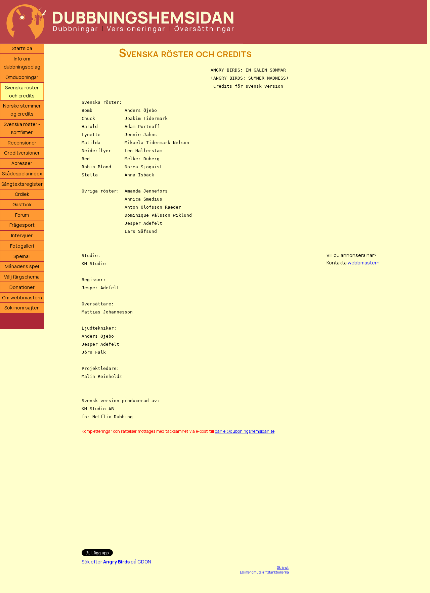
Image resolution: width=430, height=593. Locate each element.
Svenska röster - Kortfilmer (22, 128)
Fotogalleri (22, 246)
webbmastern (364, 262)
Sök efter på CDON (116, 561)
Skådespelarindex (22, 173)
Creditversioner (22, 153)
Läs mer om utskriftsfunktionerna (264, 572)
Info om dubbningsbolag (22, 62)
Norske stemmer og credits (22, 109)
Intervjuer (22, 235)
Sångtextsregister (22, 184)
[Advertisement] (185, 488)
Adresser (21, 163)
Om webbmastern (22, 297)
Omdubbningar (21, 77)
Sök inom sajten (22, 307)
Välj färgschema (22, 276)
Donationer (22, 287)
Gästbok (22, 204)
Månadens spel (22, 266)
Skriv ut (283, 567)
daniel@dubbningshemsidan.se (244, 431)
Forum (22, 215)
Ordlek (22, 194)
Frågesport (22, 225)
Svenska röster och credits (22, 91)
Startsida (22, 48)
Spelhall (22, 256)
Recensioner (22, 142)
